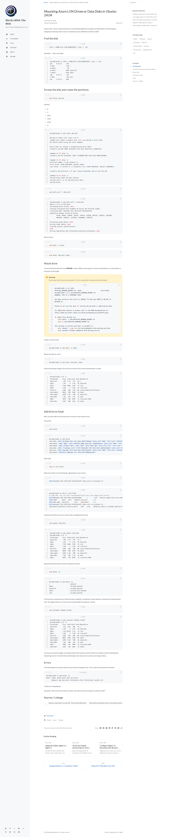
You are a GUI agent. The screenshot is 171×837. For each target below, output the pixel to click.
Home (46, 2)
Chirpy (111, 832)
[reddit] (14, 832)
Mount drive (136, 72)
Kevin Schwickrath (51, 23)
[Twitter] (100, 728)
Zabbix (135, 39)
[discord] (18, 832)
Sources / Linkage (138, 81)
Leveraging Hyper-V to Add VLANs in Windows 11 (147, 17)
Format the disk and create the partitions (144, 69)
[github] (10, 828)
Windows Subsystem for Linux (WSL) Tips (145, 14)
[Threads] (118, 728)
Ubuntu (49, 720)
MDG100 (144, 42)
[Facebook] (103, 728)
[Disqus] (83, 799)
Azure (55, 720)
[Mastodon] (112, 728)
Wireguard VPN (147, 50)
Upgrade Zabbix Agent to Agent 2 (143, 22)
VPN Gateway (137, 50)
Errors (134, 78)
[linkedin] (10, 832)
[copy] (120, 44)
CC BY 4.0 (62, 728)
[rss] (23, 828)
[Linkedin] (109, 728)
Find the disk (137, 66)
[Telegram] (106, 728)
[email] (18, 828)
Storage (61, 720)
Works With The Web (16, 22)
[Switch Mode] (5, 828)
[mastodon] (5, 832)
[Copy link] (121, 728)
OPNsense (142, 39)
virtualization (50, 716)
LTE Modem (136, 42)
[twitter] (14, 828)
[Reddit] (115, 728)
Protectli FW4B (137, 46)
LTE (134, 53)
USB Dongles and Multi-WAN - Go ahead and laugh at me (149, 25)
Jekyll (121, 832)
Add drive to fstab (138, 75)
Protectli (146, 46)
